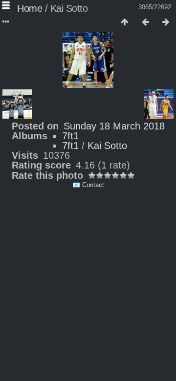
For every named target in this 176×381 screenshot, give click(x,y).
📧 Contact (88, 185)
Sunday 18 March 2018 (114, 126)
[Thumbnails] (124, 22)
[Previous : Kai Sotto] (145, 22)
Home (29, 8)
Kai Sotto (107, 145)
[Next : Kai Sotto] (165, 22)
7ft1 (70, 135)
